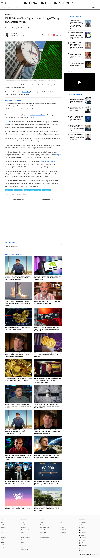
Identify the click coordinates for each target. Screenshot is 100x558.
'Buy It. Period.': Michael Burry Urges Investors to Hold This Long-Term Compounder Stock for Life (15, 431)
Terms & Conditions (44, 527)
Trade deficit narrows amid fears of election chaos (20, 109)
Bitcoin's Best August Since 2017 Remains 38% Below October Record (77, 63)
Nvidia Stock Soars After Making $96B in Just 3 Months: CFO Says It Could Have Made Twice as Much (47, 277)
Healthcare (23, 527)
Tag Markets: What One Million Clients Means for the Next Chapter (76, 109)
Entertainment (51, 8)
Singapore (62, 527)
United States (63, 532)
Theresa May (26, 92)
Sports (2, 544)
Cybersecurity (24, 534)
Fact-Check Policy (44, 539)
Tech (44, 8)
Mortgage (58, 155)
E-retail (22, 522)
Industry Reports (24, 549)
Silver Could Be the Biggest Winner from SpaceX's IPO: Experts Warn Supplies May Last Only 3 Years (46, 406)
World (3, 8)
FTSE (9, 122)
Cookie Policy (43, 532)
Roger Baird (15, 33)
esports (22, 542)
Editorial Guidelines (47, 199)
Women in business (25, 539)
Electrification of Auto (25, 529)
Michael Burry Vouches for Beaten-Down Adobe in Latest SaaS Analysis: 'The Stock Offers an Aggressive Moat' (47, 431)
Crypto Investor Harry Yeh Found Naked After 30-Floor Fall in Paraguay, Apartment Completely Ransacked (47, 380)
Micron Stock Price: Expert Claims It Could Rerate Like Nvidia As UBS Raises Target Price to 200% (46, 508)
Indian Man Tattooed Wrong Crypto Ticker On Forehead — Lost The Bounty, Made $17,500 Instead (18, 457)
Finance (22, 532)
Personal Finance (36, 8)
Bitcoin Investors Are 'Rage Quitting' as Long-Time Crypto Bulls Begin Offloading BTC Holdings (47, 354)
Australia (62, 522)
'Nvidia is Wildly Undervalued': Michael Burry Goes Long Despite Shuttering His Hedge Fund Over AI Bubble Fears (18, 277)
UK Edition (94, 8)
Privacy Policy (43, 529)
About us (42, 522)
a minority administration (37, 115)
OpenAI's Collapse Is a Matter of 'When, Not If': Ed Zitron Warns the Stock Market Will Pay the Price (18, 406)
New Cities (23, 544)
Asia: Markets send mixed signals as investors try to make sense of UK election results (31, 103)
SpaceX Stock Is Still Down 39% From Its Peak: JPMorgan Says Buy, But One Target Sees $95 (17, 303)
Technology (3, 537)
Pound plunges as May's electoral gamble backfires (21, 106)
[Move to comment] (60, 35)
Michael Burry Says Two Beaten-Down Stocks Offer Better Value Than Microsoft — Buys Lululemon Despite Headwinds (18, 354)
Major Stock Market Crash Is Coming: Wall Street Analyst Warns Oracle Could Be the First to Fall (46, 329)
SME (29, 8)
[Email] (57, 35)
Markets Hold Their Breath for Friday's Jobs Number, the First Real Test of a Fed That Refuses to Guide (47, 483)
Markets (16, 8)
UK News (10, 8)
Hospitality (23, 524)
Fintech (22, 547)
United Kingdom (63, 529)
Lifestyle (59, 8)
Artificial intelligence (25, 537)
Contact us (42, 524)
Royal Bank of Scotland (48, 161)
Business (23, 8)
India (61, 524)
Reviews (66, 8)
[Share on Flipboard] (51, 35)
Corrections (42, 534)
